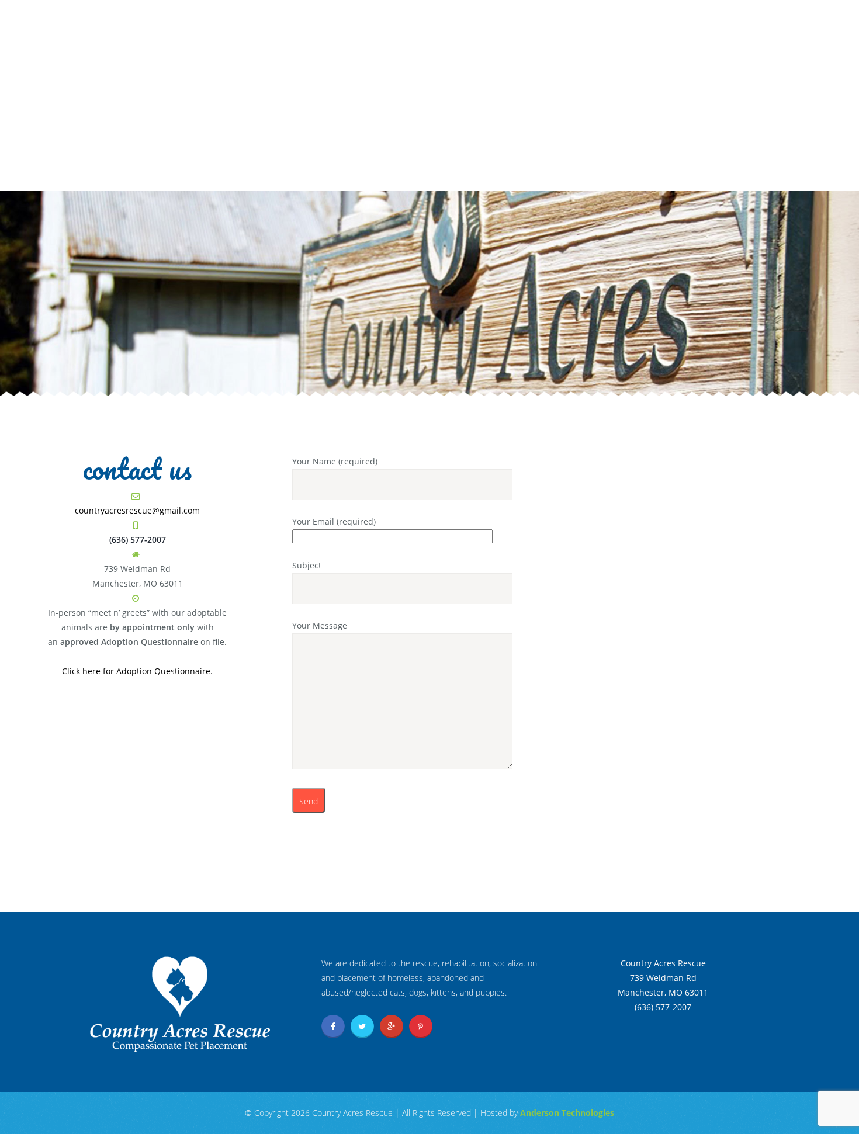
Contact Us (519, 173)
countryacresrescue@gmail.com (137, 510)
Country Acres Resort (616, 173)
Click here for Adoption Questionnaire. (137, 671)
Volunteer (451, 173)
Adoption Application (690, 19)
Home (211, 173)
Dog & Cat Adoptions (291, 173)
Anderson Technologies (567, 1112)
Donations (383, 173)
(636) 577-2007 (737, 88)
